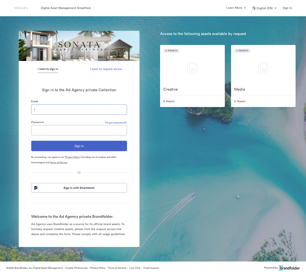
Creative (170, 89)
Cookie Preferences (76, 268)
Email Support (151, 268)
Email (34, 101)
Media (239, 89)
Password (37, 122)
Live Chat (134, 268)
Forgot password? (116, 122)
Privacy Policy (72, 157)
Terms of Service (58, 162)
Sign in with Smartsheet (79, 188)
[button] (264, 8)
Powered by (271, 267)
